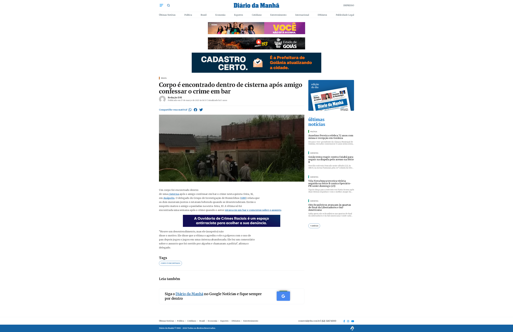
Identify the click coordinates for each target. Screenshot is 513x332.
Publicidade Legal (345, 15)
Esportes (238, 15)
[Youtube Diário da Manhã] (352, 321)
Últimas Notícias (167, 15)
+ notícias (314, 226)
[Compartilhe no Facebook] (195, 109)
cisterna (173, 194)
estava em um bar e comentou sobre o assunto (253, 210)
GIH (243, 198)
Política (188, 15)
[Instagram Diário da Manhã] (348, 321)
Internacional (302, 15)
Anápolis (169, 198)
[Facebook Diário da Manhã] (344, 321)
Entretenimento (278, 15)
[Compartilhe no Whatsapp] (190, 109)
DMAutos (322, 15)
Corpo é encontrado (170, 263)
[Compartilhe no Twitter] (201, 109)
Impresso (348, 5)
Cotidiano (257, 15)
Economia (220, 15)
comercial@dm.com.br (309, 321)
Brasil (204, 15)
